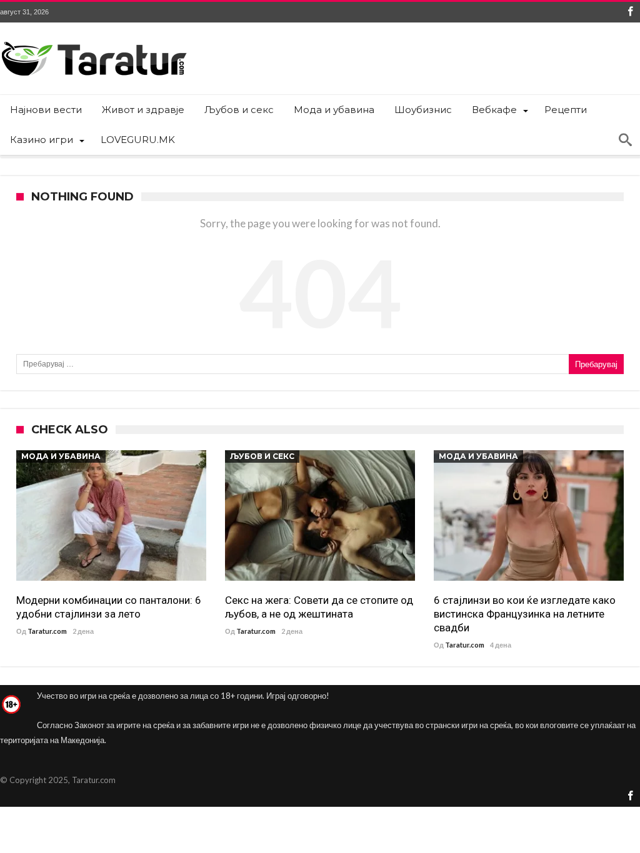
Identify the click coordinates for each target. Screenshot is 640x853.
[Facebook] (630, 12)
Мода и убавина (61, 456)
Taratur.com (47, 631)
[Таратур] (94, 41)
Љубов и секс (262, 456)
